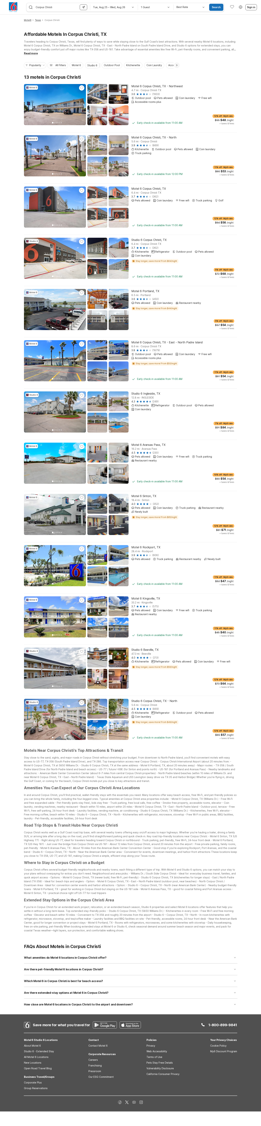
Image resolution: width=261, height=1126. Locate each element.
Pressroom (94, 1071)
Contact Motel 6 (98, 1045)
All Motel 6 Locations (36, 1056)
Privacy (150, 1045)
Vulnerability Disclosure (160, 1068)
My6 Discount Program (223, 1051)
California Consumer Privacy (163, 1073)
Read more (31, 53)
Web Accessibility (156, 1051)
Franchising (95, 1065)
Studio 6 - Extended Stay (39, 1051)
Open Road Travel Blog (38, 1068)
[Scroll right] (177, 65)
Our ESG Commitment (101, 1076)
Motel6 (27, 20)
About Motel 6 (32, 1045)
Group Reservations (36, 1088)
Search (216, 7)
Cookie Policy (218, 1045)
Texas (38, 20)
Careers (93, 1059)
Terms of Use (154, 1056)
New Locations (32, 1062)
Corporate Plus (33, 1082)
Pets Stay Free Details (159, 1062)
